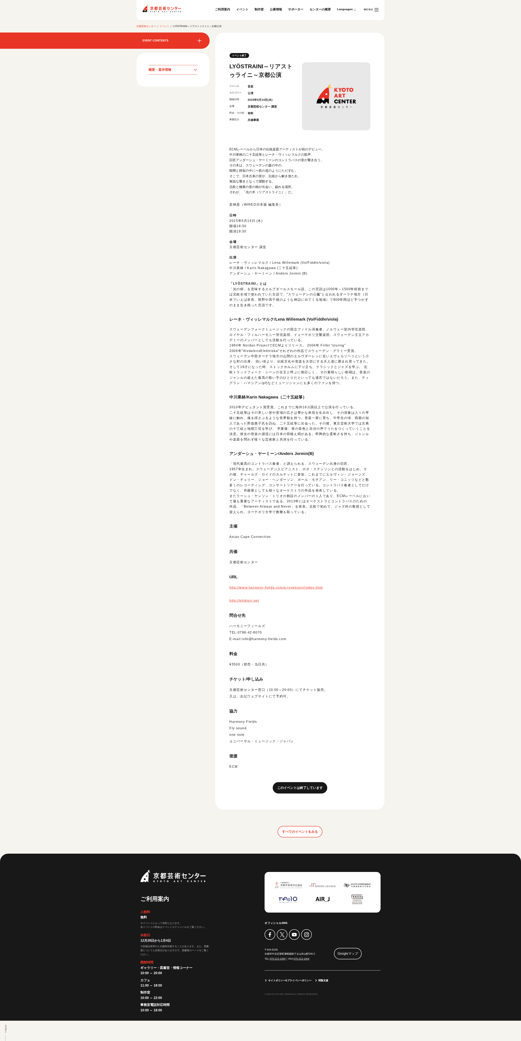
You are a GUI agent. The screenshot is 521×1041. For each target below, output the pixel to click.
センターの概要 (320, 9)
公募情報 (276, 9)
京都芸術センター (161, 8)
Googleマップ (348, 953)
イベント (242, 9)
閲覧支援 (323, 980)
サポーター (295, 9)
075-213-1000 (278, 958)
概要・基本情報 (160, 69)
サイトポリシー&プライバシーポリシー (290, 980)
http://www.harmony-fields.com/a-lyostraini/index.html (276, 587)
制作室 (259, 9)
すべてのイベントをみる (300, 831)
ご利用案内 (222, 9)
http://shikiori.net (244, 600)
